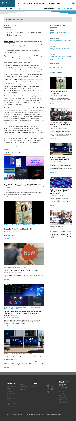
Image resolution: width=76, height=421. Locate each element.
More (38, 9)
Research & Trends (14, 181)
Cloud (28, 224)
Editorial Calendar (11, 391)
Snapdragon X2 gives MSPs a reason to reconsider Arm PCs (23, 357)
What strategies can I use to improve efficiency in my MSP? (60, 66)
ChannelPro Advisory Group (11, 397)
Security (21, 181)
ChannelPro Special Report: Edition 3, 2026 (18, 229)
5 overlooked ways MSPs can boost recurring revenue (21, 270)
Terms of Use (62, 393)
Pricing (33, 9)
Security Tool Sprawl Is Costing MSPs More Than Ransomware (60, 49)
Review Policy (62, 392)
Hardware (6, 149)
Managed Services (27, 179)
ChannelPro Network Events (24, 385)
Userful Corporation (9, 41)
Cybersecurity (27, 3)
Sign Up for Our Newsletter (11, 400)
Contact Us (62, 390)
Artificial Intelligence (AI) (10, 179)
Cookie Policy (62, 397)
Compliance (19, 9)
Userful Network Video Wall (14, 80)
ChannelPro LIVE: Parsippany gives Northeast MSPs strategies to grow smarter (60, 124)
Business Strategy (40, 3)
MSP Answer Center (56, 226)
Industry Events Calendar (24, 388)
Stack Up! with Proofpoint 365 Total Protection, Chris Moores (60, 33)
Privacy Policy (62, 395)
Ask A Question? (11, 406)
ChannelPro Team (16, 30)
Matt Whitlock (15, 190)
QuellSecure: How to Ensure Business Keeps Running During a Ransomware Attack (61, 58)
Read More (6, 196)
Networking (35, 179)
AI (14, 9)
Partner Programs (28, 226)
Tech (19, 3)
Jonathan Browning (16, 272)
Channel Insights (54, 3)
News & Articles (10, 25)
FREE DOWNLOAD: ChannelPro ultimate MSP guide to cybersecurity (60, 191)
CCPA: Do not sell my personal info (63, 401)
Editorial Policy (63, 399)
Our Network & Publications (11, 394)
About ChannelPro (11, 386)
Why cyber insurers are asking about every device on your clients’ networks (61, 41)
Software (25, 181)
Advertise (35, 386)
